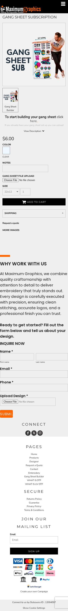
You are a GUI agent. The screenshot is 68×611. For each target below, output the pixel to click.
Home (34, 454)
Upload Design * (14, 396)
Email (13, 534)
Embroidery (34, 472)
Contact (34, 469)
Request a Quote (34, 465)
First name (4, 362)
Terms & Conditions (34, 510)
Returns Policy (34, 498)
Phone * (6, 382)
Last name (40, 362)
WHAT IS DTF (34, 480)
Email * (6, 368)
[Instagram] (40, 433)
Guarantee (34, 502)
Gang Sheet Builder (34, 476)
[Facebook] (28, 433)
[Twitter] (34, 433)
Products (34, 457)
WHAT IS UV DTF (34, 484)
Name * (6, 351)
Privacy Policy (34, 506)
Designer (34, 461)
